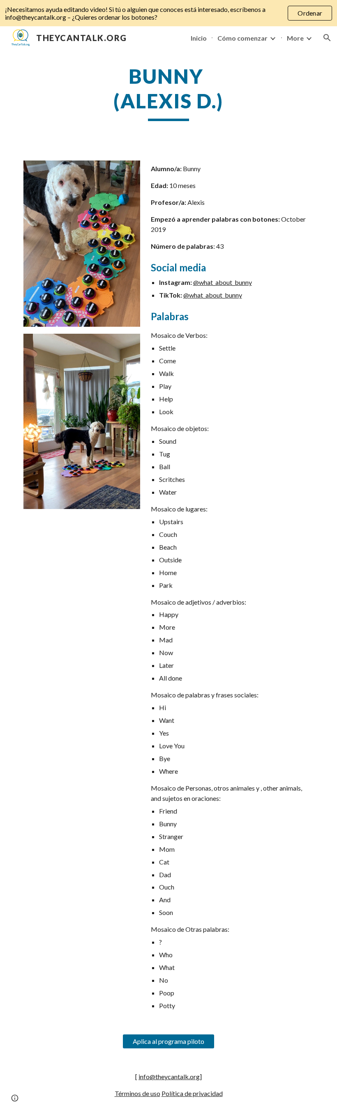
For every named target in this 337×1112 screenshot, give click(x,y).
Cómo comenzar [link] (242, 38)
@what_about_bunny (222, 282)
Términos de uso (137, 1093)
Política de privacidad (192, 1093)
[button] (327, 38)
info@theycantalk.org (169, 1076)
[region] (168, 13)
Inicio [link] (199, 38)
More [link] (295, 38)
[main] (168, 92)
